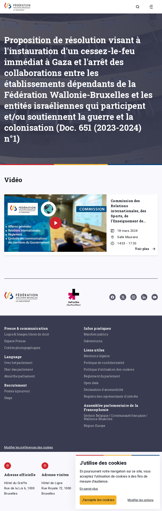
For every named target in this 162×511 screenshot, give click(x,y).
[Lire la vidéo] (55, 223)
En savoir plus (89, 488)
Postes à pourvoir (17, 391)
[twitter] (123, 297)
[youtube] (154, 297)
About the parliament (19, 376)
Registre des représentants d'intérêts (111, 396)
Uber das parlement (18, 369)
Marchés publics (96, 334)
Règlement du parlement (102, 376)
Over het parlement (18, 363)
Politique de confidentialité (104, 363)
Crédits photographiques (22, 348)
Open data (91, 383)
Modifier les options (141, 500)
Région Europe (94, 426)
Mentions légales (97, 356)
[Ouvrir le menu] (151, 6)
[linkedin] (144, 297)
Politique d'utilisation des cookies (109, 369)
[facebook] (112, 297)
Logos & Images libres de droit (26, 334)
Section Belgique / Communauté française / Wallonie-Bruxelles (115, 417)
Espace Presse (15, 341)
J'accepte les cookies (98, 500)
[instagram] (133, 297)
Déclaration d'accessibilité (103, 390)
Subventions (93, 341)
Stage (8, 398)
